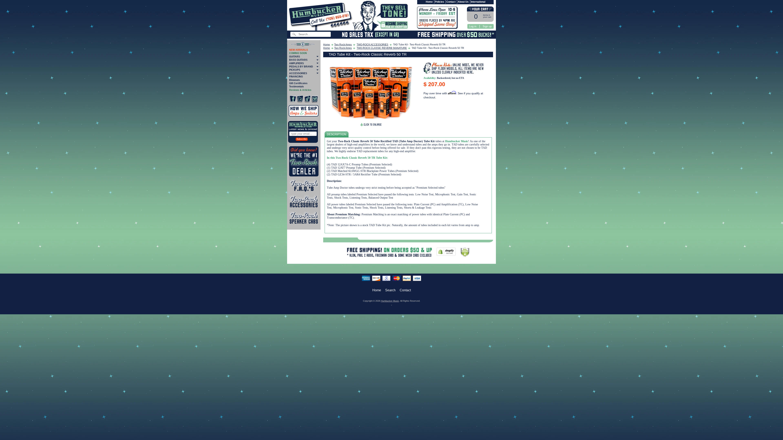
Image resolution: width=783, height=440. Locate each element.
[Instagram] (314, 99)
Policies (439, 1)
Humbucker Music (390, 301)
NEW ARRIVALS (298, 49)
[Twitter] (300, 99)
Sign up (487, 26)
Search (390, 290)
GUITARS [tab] (294, 56)
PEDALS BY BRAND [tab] (301, 66)
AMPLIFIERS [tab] (296, 63)
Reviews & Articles (300, 90)
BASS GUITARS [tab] (298, 59)
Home (429, 1)
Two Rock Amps (343, 44)
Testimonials (296, 86)
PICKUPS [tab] (294, 69)
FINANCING (296, 76)
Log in (472, 26)
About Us (463, 1)
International (478, 1)
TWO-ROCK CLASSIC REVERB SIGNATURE (382, 48)
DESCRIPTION (336, 134)
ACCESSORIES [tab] (298, 73)
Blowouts (294, 80)
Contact (451, 1)
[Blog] (307, 99)
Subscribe (302, 139)
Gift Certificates (298, 83)
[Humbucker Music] (321, 16)
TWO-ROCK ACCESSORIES (372, 44)
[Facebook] (292, 99)
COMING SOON (298, 53)
